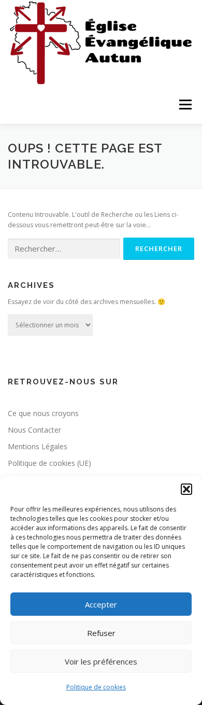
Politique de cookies (96, 687)
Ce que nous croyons (43, 413)
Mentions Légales (37, 446)
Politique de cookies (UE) (49, 463)
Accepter (101, 604)
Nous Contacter (34, 430)
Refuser (101, 633)
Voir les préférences (101, 661)
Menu (184, 104)
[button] (186, 489)
